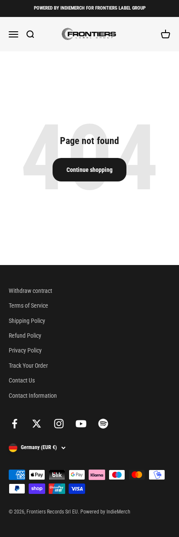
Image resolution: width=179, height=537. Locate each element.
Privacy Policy (25, 350)
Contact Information (33, 395)
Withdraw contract (30, 290)
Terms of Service (28, 305)
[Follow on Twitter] (37, 424)
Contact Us (22, 380)
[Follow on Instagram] (59, 424)
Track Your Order (28, 365)
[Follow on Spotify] (103, 424)
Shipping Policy (27, 320)
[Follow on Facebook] (14, 424)
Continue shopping (89, 169)
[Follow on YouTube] (81, 424)
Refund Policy (25, 335)
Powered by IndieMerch (105, 512)
